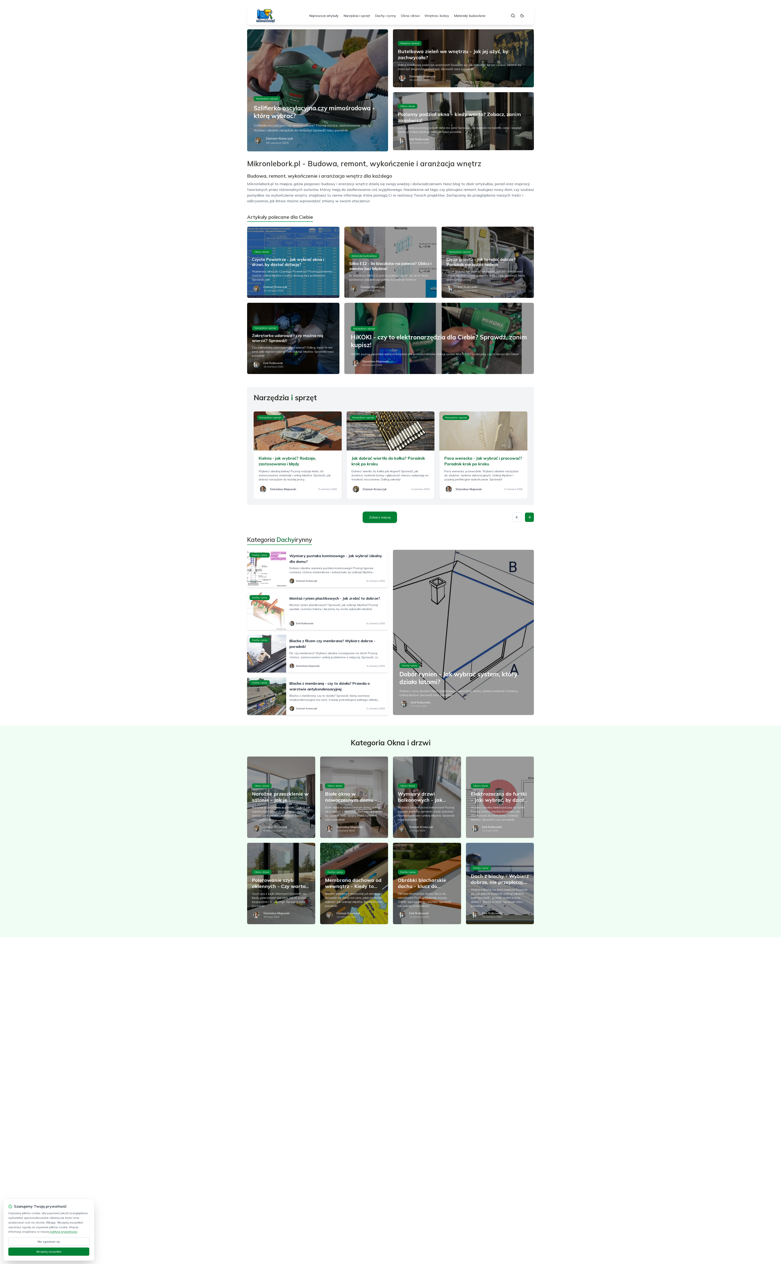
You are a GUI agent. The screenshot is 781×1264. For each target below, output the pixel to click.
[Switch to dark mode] (522, 15)
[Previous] (517, 517)
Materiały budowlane (469, 16)
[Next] (529, 517)
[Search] (513, 15)
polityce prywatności (63, 1231)
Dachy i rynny (385, 16)
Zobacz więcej (379, 517)
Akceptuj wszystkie (48, 1251)
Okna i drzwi (410, 16)
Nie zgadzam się (49, 1241)
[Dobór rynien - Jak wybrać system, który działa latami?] (463, 632)
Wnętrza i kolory (436, 16)
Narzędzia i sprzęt (357, 16)
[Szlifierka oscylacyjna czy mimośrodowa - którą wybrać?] (317, 90)
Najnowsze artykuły (324, 16)
